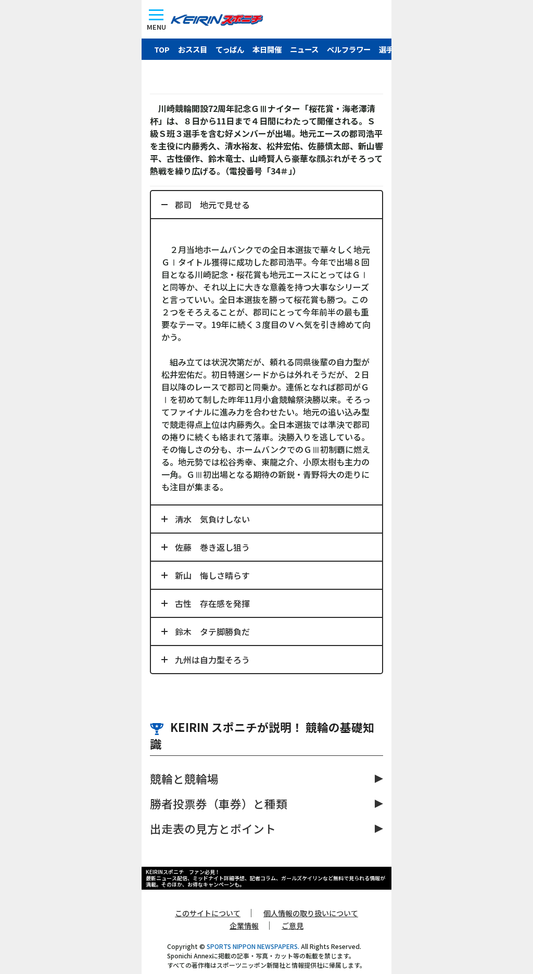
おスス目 (192, 49)
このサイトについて (207, 913)
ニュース (304, 49)
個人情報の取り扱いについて (310, 913)
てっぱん (229, 49)
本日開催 (267, 49)
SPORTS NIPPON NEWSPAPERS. (253, 946)
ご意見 (292, 925)
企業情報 (244, 925)
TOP (162, 49)
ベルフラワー (349, 49)
